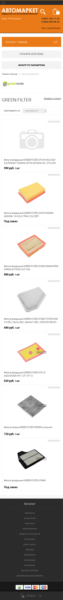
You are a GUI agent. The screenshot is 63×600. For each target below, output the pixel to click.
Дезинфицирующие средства (30, 575)
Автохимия (30, 523)
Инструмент (29, 539)
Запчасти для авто (29, 570)
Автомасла (30, 513)
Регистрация (14, 18)
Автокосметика (30, 528)
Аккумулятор (30, 518)
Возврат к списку (52, 98)
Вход (4, 18)
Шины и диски (29, 544)
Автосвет (30, 549)
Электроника (30, 555)
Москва (56, 28)
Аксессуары (29, 560)
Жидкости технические (29, 534)
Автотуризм (29, 565)
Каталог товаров (16, 41)
